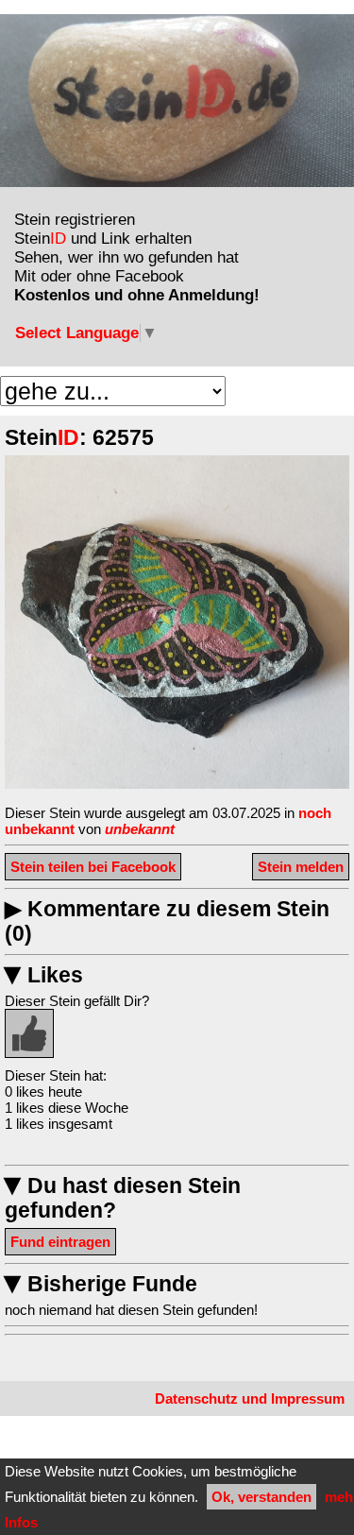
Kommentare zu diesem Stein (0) (167, 921)
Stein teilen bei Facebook (93, 867)
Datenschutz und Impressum (250, 1398)
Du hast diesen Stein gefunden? (123, 1198)
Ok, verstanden (261, 1497)
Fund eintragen (60, 1242)
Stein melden (301, 867)
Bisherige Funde (101, 1284)
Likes (44, 975)
